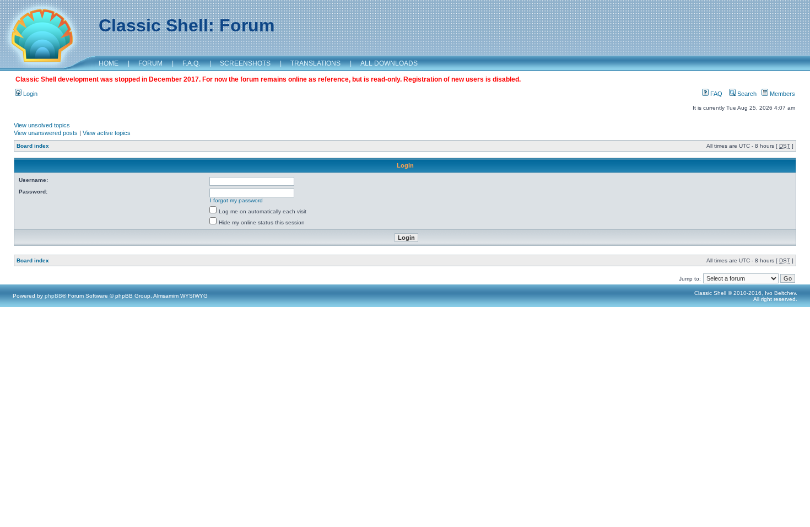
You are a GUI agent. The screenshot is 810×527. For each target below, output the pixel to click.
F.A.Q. (191, 63)
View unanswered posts (46, 133)
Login (29, 93)
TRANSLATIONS (315, 63)
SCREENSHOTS (245, 63)
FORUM (150, 63)
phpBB (53, 296)
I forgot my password (236, 200)
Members (781, 93)
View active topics (107, 133)
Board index (33, 146)
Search (746, 93)
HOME (108, 63)
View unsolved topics (42, 125)
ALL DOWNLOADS (389, 63)
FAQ (715, 93)
